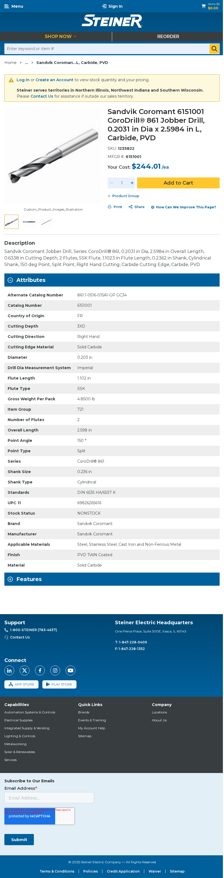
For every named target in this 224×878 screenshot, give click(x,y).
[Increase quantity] (132, 183)
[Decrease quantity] (111, 183)
